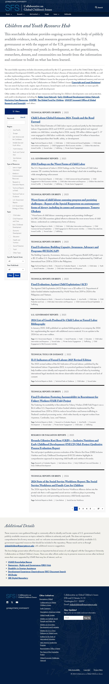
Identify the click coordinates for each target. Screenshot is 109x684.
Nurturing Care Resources (16, 100)
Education (16, 236)
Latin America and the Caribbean (18, 138)
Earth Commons (45, 608)
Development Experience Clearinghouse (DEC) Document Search (37, 571)
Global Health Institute (47, 615)
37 (98, 509)
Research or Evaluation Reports (18, 183)
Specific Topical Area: (15, 257)
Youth (15, 249)
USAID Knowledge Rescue (20, 562)
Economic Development (17, 231)
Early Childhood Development (18, 225)
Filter (10, 275)
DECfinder (12, 574)
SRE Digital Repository (18, 578)
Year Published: (12, 265)
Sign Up (87, 618)
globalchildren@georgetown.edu (19, 545)
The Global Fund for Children (51, 100)
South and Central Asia (18, 153)
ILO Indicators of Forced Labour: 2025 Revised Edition (61, 360)
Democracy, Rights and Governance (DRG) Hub (29, 565)
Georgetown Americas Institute (50, 612)
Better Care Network (47, 96)
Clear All (22, 117)
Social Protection (18, 246)
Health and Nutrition (16, 241)
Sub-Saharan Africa (17, 159)
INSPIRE (33, 100)
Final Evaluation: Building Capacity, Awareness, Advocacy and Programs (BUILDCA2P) (65, 249)
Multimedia (67, 14)
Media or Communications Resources (17, 176)
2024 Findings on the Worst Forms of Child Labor (58, 164)
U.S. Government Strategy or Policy (18, 207)
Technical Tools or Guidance (18, 195)
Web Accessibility (74, 670)
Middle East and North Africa (18, 144)
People (47, 14)
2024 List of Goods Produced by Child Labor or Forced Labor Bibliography (64, 322)
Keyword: (10, 118)
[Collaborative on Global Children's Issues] (29, 8)
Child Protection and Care (18, 220)
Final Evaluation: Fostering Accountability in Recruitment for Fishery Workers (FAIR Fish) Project (64, 399)
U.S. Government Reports (18, 201)
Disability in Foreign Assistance (22, 568)
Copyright (87, 670)
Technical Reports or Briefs (18, 189)
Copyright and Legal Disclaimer (86, 82)
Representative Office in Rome (50, 648)
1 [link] (75, 509)
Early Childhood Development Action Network (78, 96)
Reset (17, 275)
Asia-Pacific (16, 130)
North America (17, 149)
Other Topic (17, 253)
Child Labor (16, 215)
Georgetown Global (46, 599)
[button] (9, 14)
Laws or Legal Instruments (17, 168)
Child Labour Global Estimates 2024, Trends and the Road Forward (62, 120)
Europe (15, 133)
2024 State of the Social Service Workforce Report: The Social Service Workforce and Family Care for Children (64, 484)
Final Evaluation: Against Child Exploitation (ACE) (59, 285)
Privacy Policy (98, 670)
